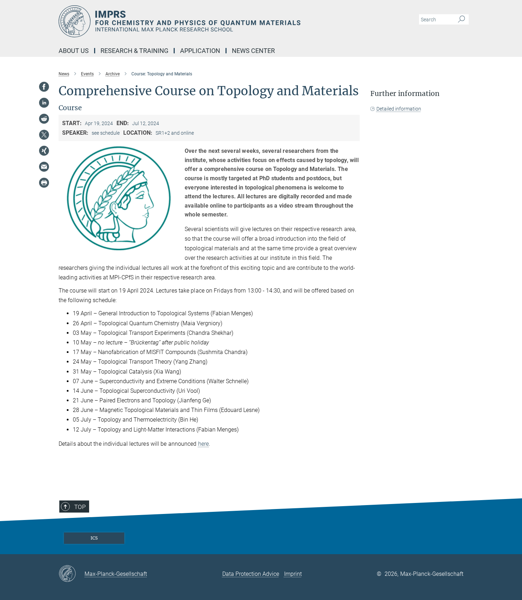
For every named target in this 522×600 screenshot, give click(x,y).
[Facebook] (44, 86)
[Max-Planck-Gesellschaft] (72, 574)
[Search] (461, 20)
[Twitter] (44, 134)
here (203, 443)
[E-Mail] (44, 166)
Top (80, 506)
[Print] (44, 182)
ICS (94, 538)
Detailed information (398, 109)
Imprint (293, 573)
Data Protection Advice (250, 573)
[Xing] (44, 150)
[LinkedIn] (44, 102)
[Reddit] (44, 118)
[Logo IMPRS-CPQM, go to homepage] (192, 21)
